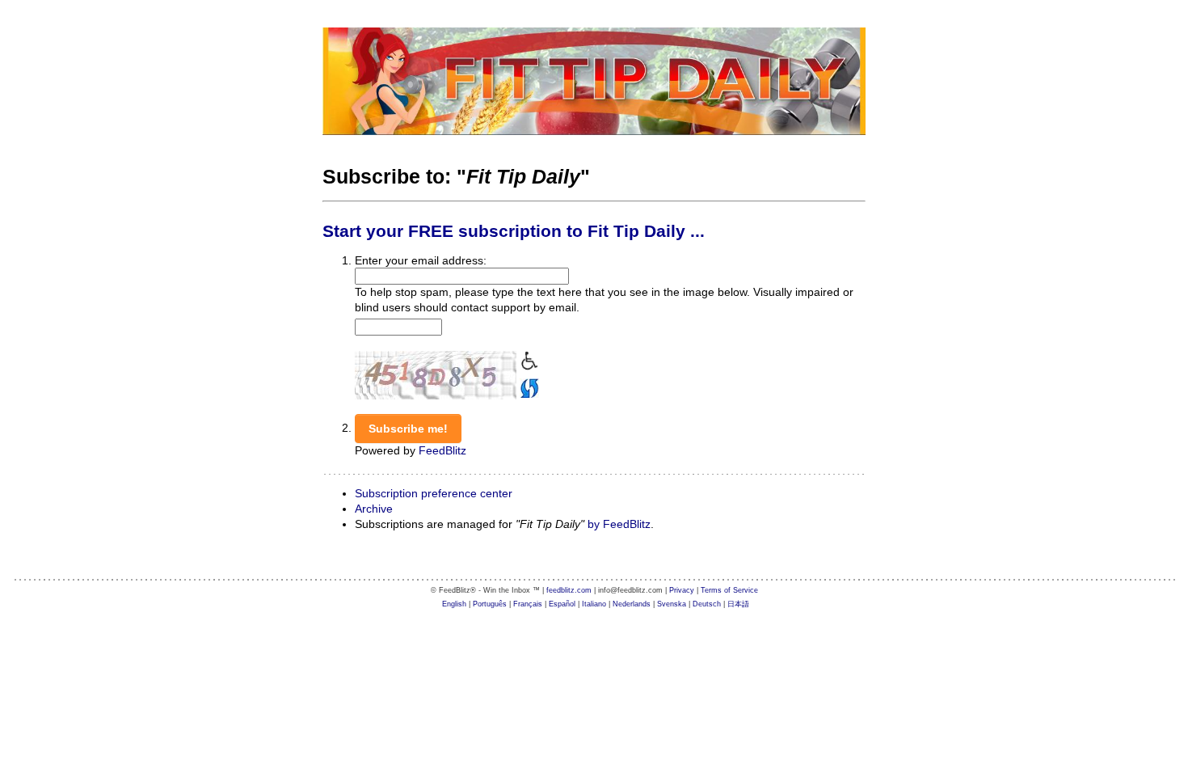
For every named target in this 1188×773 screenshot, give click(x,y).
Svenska (671, 604)
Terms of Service (729, 590)
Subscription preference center (433, 493)
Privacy (681, 590)
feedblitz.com (569, 590)
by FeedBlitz (619, 523)
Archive (374, 508)
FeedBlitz (442, 450)
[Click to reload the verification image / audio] (527, 386)
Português (490, 604)
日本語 (738, 604)
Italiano (594, 604)
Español (562, 604)
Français (527, 604)
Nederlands (632, 604)
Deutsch (707, 604)
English (454, 604)
